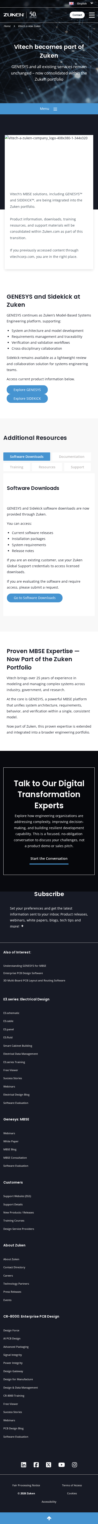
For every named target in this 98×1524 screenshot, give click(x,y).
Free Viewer (10, 1070)
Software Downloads (27, 456)
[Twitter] (49, 1465)
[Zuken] (21, 15)
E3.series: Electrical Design (26, 999)
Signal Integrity (12, 1355)
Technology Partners (16, 1283)
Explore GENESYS (27, 389)
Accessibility (49, 1501)
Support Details (13, 1204)
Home (7, 26)
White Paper (11, 1141)
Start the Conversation (49, 858)
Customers (13, 1182)
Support (77, 467)
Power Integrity (13, 1363)
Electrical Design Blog (16, 1094)
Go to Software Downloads (35, 597)
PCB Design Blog (13, 1428)
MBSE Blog (9, 1149)
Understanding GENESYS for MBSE (24, 965)
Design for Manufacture (18, 1379)
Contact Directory (14, 1267)
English (82, 3)
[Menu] (92, 15)
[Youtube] (61, 1465)
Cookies (72, 1493)
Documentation (71, 456)
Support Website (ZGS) (17, 1196)
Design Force (11, 1330)
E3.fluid (8, 1037)
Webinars (9, 1086)
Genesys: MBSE (16, 1119)
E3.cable (8, 1021)
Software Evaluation (15, 1103)
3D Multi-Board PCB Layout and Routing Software (34, 980)
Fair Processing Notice (26, 1485)
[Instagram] (75, 1465)
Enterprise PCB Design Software (23, 973)
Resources (47, 467)
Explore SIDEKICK (27, 398)
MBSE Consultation (15, 1157)
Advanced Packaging (16, 1346)
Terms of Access (72, 1485)
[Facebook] (36, 1465)
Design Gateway (13, 1371)
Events (7, 1300)
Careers (8, 1275)
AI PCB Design (11, 1338)
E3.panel (8, 1029)
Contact (77, 15)
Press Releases (12, 1291)
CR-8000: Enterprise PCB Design (31, 1316)
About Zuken (14, 1245)
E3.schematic (11, 1013)
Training (16, 467)
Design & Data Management (20, 1387)
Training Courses (13, 1220)
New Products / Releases (18, 1212)
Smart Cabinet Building (17, 1045)
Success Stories (12, 1078)
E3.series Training (14, 1062)
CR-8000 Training (13, 1395)
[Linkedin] (24, 1465)
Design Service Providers (18, 1229)
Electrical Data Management (20, 1053)
